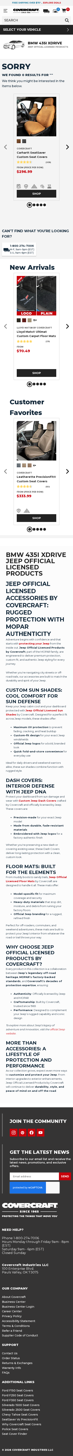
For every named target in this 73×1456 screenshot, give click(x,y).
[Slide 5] (44, 205)
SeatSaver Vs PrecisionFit (20, 1419)
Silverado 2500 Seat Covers (21, 1409)
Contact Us (10, 1353)
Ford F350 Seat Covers (18, 1400)
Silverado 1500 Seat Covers (21, 1405)
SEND (65, 1176)
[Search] (67, 20)
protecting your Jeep (34, 643)
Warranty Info (11, 1368)
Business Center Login (18, 1306)
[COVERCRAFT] (26, 10)
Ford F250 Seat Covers (18, 1395)
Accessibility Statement (18, 1321)
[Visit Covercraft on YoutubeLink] (40, 1132)
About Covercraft (14, 1297)
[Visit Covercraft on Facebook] (31, 1132)
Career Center (12, 1311)
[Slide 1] (29, 205)
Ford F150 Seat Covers (17, 1390)
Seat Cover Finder (14, 1434)
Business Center (14, 1302)
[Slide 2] (34, 205)
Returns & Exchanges (17, 1363)
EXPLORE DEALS (52, 3)
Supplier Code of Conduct (20, 1335)
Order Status (11, 1358)
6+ (34, 465)
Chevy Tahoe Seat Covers (20, 1414)
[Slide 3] (37, 205)
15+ (35, 320)
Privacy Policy (12, 1316)
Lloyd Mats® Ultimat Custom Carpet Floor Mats (36, 334)
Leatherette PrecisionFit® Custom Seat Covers (36, 479)
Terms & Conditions (16, 1326)
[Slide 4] (41, 205)
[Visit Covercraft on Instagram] (14, 1132)
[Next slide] (66, 147)
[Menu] (5, 11)
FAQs (6, 1372)
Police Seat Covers (15, 1429)
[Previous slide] (6, 147)
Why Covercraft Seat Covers (21, 1424)
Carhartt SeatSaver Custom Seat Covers (32, 155)
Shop (36, 193)
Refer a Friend (12, 1331)
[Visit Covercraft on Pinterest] (22, 1132)
